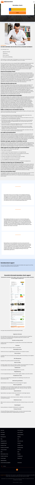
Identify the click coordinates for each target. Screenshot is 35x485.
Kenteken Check (3, 445)
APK (17, 166)
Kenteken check (20, 445)
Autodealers (3, 434)
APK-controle (17, 90)
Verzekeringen (3, 458)
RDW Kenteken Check (4, 453)
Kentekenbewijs (20, 447)
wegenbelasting (19, 78)
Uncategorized (20, 456)
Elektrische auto (20, 441)
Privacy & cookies (16, 482)
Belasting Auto (3, 436)
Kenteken (19, 443)
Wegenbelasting (3, 460)
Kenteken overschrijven (5, 447)
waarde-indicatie (14, 174)
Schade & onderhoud (4, 456)
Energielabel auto (4, 443)
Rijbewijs (19, 453)
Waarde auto (20, 458)
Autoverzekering (20, 434)
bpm (18, 438)
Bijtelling (19, 436)
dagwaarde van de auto (20, 123)
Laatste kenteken (4, 449)
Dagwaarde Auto (3, 441)
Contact (20, 482)
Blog (1, 438)
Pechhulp (19, 449)
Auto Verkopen (20, 432)
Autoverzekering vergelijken (5, 462)
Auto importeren (20, 430)
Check (17, 12)
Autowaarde (20, 462)
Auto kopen (3, 432)
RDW (33, 88)
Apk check (2, 430)
